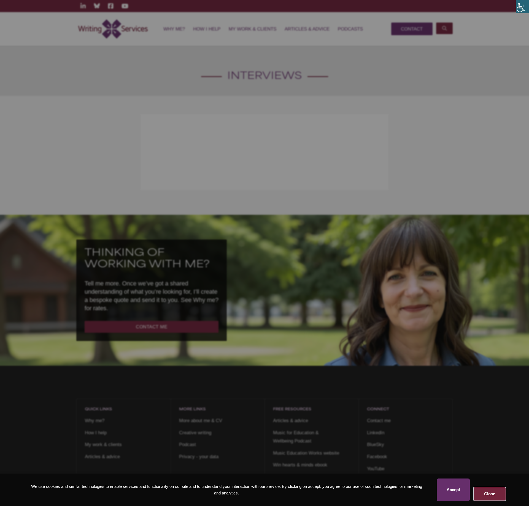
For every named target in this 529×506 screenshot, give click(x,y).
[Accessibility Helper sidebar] (522, 6)
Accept (453, 489)
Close (489, 493)
